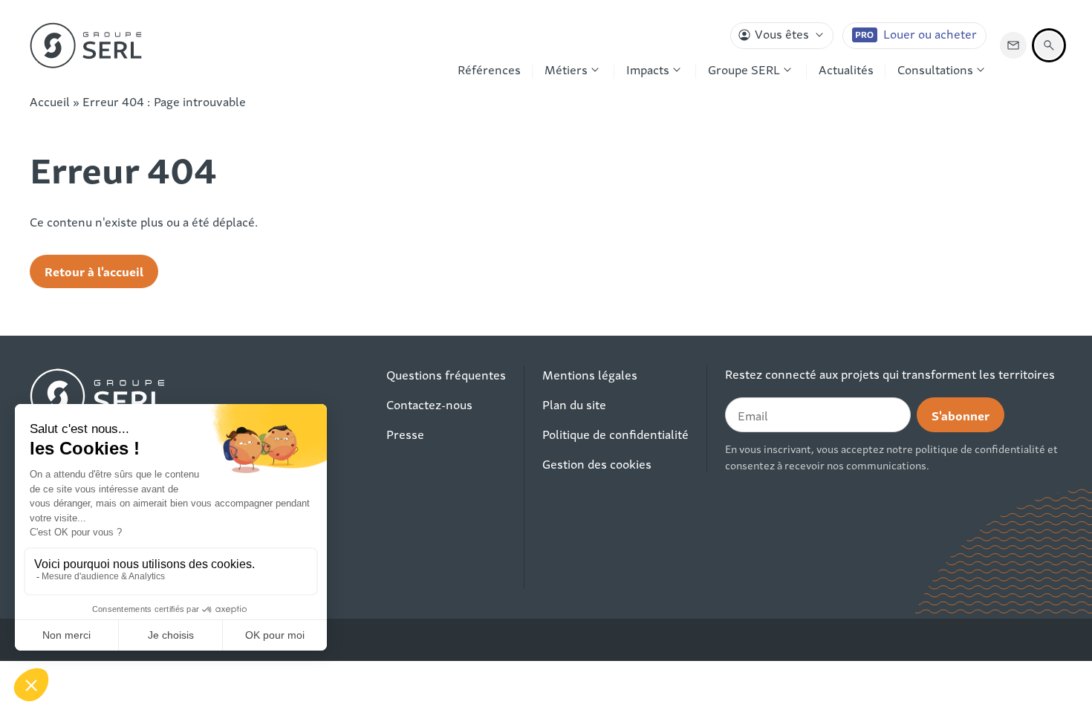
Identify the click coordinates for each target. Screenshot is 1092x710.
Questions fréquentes (446, 374)
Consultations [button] (935, 69)
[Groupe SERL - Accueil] (86, 45)
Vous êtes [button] (782, 33)
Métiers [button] (566, 69)
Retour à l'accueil (94, 270)
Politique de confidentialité (615, 434)
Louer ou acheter (930, 33)
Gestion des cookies (596, 463)
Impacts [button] (647, 69)
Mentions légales (589, 374)
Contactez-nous (429, 404)
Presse (405, 434)
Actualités (846, 69)
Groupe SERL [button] (744, 69)
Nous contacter (1013, 45)
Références (489, 69)
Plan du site (574, 404)
